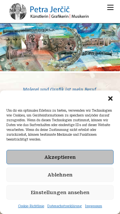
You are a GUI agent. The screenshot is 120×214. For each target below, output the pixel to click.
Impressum (93, 206)
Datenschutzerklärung (64, 206)
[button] (110, 98)
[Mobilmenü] (110, 7)
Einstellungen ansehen (60, 192)
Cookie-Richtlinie (31, 206)
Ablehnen (60, 175)
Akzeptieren (60, 157)
